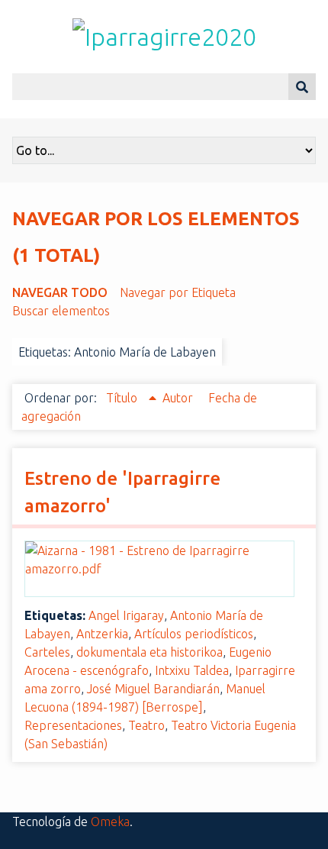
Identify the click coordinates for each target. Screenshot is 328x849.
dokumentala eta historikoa (149, 652)
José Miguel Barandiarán (153, 689)
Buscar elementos (61, 311)
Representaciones (73, 725)
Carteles (47, 652)
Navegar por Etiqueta (178, 292)
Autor (179, 398)
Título (123, 398)
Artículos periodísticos (193, 634)
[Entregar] (302, 86)
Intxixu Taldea (192, 670)
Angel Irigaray (126, 615)
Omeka (110, 821)
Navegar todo (60, 292)
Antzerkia (102, 634)
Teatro (146, 725)
